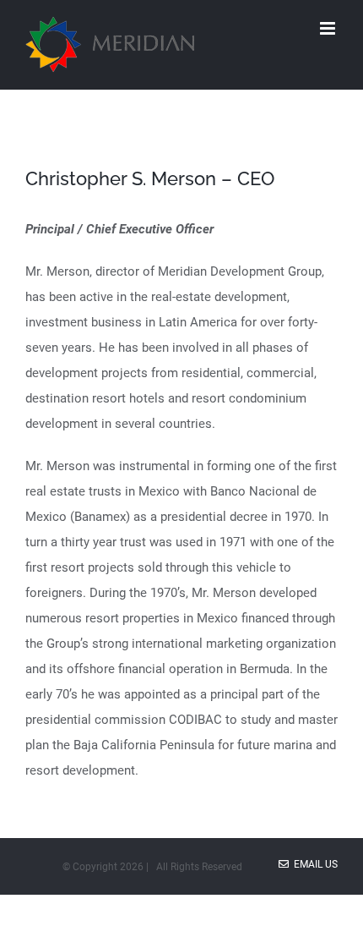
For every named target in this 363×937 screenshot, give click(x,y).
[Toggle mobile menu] (329, 28)
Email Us (313, 864)
